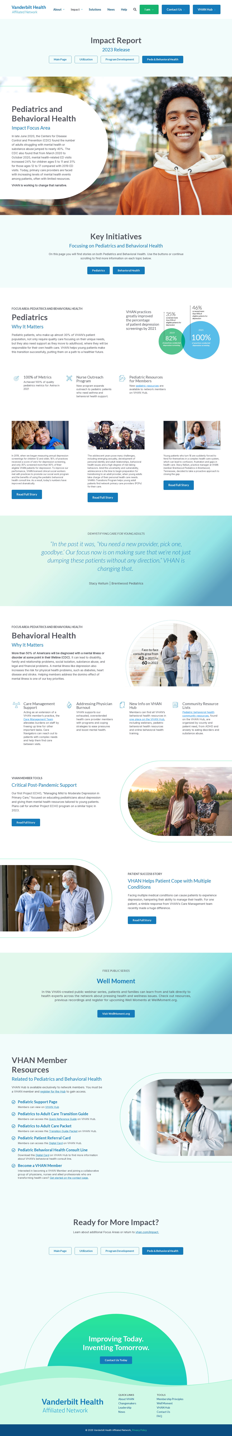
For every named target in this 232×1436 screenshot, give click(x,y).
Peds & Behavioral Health (162, 59)
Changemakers (127, 1403)
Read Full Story (27, 494)
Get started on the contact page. (69, 1177)
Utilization (86, 59)
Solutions (95, 9)
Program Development (120, 59)
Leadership (124, 1407)
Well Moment (165, 1403)
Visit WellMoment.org (116, 1013)
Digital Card (56, 1143)
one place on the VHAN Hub (146, 719)
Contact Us (174, 9)
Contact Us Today (116, 1360)
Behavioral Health (129, 270)
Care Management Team (38, 719)
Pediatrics (98, 270)
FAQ (159, 1416)
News (111, 9)
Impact (75, 9)
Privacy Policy (139, 1430)
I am (147, 9)
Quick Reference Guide (63, 1119)
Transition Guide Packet (63, 1131)
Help (124, 9)
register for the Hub (53, 1091)
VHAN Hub (205, 9)
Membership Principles (170, 1399)
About (57, 9)
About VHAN (126, 1399)
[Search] (135, 9)
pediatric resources (147, 385)
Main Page (60, 59)
